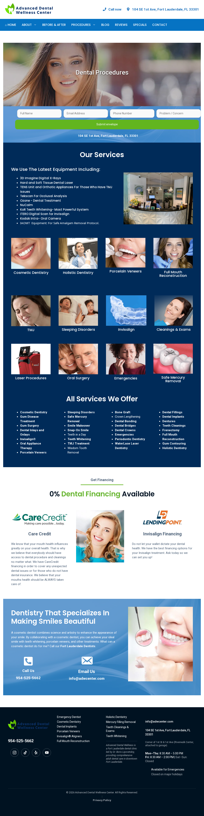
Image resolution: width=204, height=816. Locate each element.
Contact (159, 25)
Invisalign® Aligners (69, 736)
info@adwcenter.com (87, 678)
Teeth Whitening (79, 439)
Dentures (168, 421)
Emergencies (124, 434)
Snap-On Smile (78, 430)
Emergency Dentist (69, 717)
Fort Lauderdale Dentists (77, 646)
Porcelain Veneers (33, 452)
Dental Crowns (125, 430)
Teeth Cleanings (173, 425)
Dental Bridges (125, 425)
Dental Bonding (125, 421)
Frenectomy (170, 430)
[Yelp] (36, 752)
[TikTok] (25, 752)
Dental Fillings (172, 412)
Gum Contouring (174, 443)
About (27, 25)
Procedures (81, 25)
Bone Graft (122, 412)
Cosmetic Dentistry (33, 412)
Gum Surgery (29, 425)
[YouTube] (47, 752)
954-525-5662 (28, 678)
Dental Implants (173, 416)
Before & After (54, 25)
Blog (105, 25)
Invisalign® (28, 439)
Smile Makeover (79, 425)
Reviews (121, 25)
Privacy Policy (102, 800)
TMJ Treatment (78, 443)
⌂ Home (10, 25)
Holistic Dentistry (174, 448)
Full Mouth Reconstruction (73, 741)
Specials (140, 25)
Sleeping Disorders (81, 412)
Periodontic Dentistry (130, 439)
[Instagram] (14, 752)
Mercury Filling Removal (121, 722)
